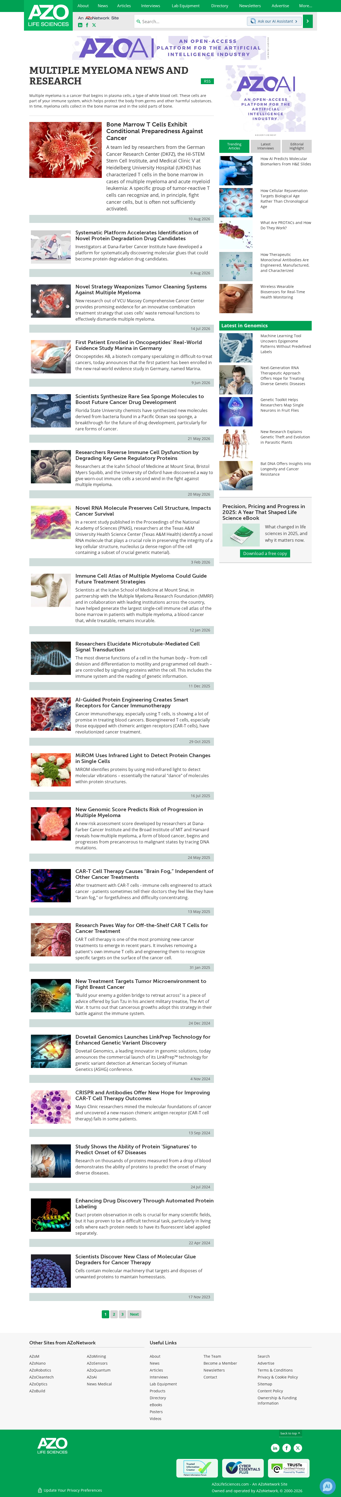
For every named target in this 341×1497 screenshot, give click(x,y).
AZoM (34, 1356)
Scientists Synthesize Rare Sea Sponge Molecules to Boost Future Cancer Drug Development (139, 399)
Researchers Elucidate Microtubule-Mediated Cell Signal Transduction (137, 647)
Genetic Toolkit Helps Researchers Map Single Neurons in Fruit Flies (282, 405)
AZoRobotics (40, 1370)
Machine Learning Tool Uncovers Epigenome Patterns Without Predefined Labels (286, 343)
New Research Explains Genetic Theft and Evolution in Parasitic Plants (285, 437)
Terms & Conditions (275, 1370)
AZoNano (37, 1363)
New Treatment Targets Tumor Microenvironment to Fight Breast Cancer (140, 984)
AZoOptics (38, 1383)
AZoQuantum (99, 1370)
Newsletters (214, 1370)
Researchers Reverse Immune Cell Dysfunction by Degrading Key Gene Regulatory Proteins (136, 455)
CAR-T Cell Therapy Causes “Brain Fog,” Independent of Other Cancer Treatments (144, 874)
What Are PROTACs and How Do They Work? (286, 225)
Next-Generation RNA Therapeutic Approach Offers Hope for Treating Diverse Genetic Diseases (283, 375)
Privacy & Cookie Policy (278, 1377)
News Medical (99, 1383)
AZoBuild (37, 1390)
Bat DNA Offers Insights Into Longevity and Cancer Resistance (286, 469)
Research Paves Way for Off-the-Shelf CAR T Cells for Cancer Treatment (141, 928)
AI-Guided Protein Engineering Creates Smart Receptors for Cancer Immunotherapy (131, 702)
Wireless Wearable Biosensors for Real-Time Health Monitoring (283, 292)
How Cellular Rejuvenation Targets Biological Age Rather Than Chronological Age (284, 198)
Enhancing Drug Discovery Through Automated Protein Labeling (144, 1203)
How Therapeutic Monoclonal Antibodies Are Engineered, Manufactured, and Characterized (285, 262)
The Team (212, 1356)
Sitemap (265, 1383)
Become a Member (220, 1363)
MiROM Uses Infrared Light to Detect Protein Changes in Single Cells (142, 758)
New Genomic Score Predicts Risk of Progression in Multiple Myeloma (139, 812)
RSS (207, 81)
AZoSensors (97, 1363)
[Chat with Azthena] (328, 1486)
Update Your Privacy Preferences (72, 1490)
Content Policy (270, 1390)
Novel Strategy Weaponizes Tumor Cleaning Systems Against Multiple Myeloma (141, 289)
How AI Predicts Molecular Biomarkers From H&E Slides (286, 161)
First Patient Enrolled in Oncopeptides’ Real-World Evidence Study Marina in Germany (138, 345)
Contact (210, 1377)
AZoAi (92, 1377)
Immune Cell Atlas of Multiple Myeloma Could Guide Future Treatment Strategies (141, 579)
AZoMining (96, 1356)
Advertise (266, 1363)
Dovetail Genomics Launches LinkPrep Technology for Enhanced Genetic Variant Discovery (142, 1040)
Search (264, 1356)
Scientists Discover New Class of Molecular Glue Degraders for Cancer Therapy (135, 1259)
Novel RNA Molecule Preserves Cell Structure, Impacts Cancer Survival (143, 511)
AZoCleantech (41, 1377)
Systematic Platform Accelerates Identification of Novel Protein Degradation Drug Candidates (136, 235)
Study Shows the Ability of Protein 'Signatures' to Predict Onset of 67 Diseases (136, 1149)
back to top (289, 1433)
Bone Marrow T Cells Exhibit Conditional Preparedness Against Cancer (154, 131)
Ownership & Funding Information (277, 1400)
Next (134, 1314)
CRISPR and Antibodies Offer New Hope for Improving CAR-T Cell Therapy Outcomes (142, 1095)
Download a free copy (265, 553)
